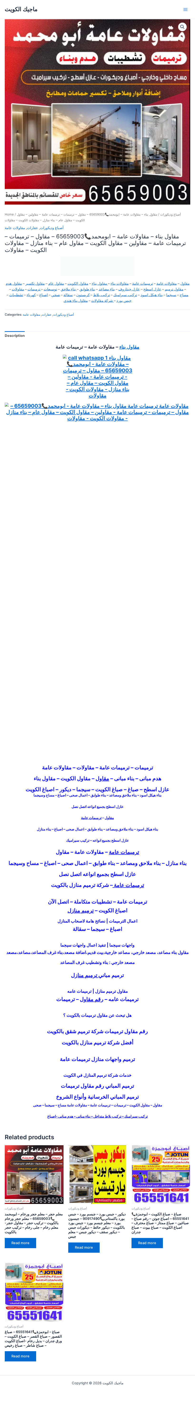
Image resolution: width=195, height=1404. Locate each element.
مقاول (185, 283)
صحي (55, 295)
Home (9, 214)
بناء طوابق (87, 289)
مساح (184, 295)
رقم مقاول (91, 999)
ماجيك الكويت (21, 9)
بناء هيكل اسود (152, 295)
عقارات (32, 228)
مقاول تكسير (35, 283)
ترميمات (34, 289)
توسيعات (50, 289)
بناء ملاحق (69, 289)
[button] (182, 27)
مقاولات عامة (15, 228)
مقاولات (18, 289)
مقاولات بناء (120, 283)
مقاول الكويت (78, 283)
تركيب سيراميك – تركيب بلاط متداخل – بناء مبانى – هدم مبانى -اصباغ (97, 1116)
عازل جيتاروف (129, 289)
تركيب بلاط (101, 295)
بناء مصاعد (107, 289)
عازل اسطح (152, 289)
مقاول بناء (100, 283)
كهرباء (31, 295)
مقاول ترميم (174, 289)
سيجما (171, 295)
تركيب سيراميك (125, 295)
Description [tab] (15, 336)
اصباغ (43, 295)
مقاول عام (56, 283)
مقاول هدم (14, 283)
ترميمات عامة (142, 283)
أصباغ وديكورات (170, 214)
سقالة (68, 295)
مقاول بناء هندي (76, 301)
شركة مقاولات (102, 301)
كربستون (83, 295)
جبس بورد (124, 301)
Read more (20, 1243)
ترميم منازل (81, 910)
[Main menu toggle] (185, 9)
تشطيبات (16, 295)
